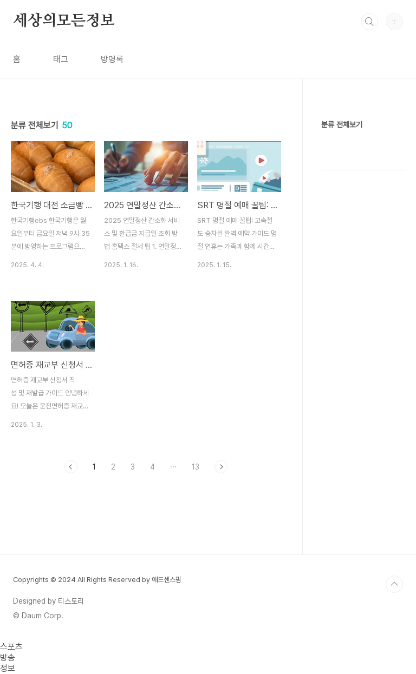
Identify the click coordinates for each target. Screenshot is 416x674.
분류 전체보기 (341, 124)
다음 (220, 466)
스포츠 (11, 647)
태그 (60, 59)
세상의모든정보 (64, 21)
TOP (394, 584)
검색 (369, 22)
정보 (7, 668)
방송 (7, 657)
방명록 (112, 59)
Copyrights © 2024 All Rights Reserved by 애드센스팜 (97, 580)
